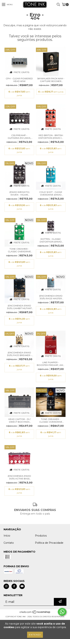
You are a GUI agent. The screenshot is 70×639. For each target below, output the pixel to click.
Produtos (41, 535)
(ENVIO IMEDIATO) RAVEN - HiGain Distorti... (19, 193)
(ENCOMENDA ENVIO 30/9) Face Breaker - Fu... (19, 354)
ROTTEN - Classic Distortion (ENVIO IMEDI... (51, 240)
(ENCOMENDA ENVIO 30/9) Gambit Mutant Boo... (19, 307)
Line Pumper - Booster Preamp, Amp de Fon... (51, 363)
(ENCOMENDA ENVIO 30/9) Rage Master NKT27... (50, 297)
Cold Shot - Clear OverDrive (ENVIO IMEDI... (50, 193)
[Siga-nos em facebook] (14, 586)
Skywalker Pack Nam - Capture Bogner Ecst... (50, 79)
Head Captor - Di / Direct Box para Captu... (19, 420)
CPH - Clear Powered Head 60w (19, 79)
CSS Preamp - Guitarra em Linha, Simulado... (19, 136)
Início (7, 535)
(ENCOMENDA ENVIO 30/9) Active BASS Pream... (19, 477)
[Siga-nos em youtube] (22, 586)
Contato (9, 542)
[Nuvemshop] (35, 613)
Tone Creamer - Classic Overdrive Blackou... (50, 420)
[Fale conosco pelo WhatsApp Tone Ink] (62, 612)
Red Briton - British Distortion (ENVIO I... (50, 136)
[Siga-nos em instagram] (6, 586)
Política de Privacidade (49, 542)
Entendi (35, 634)
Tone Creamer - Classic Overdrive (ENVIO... (19, 250)
